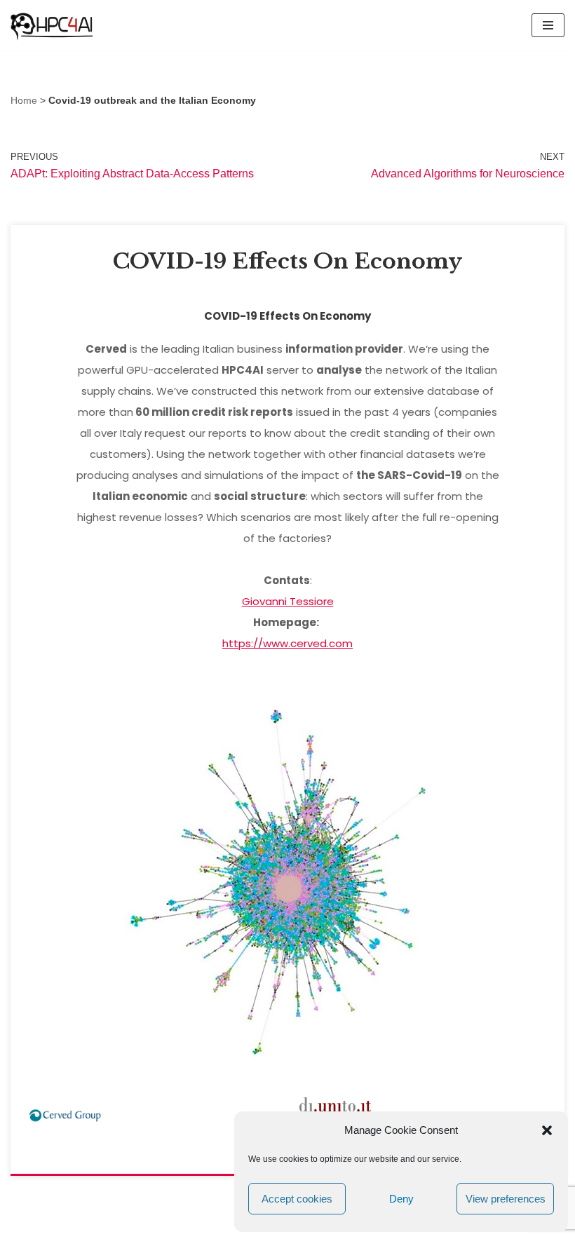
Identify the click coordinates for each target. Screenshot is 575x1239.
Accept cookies (297, 1199)
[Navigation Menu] (548, 25)
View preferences (506, 1199)
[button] (547, 1130)
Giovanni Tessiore (288, 601)
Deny (401, 1199)
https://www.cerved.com (287, 643)
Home (24, 100)
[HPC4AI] (53, 25)
